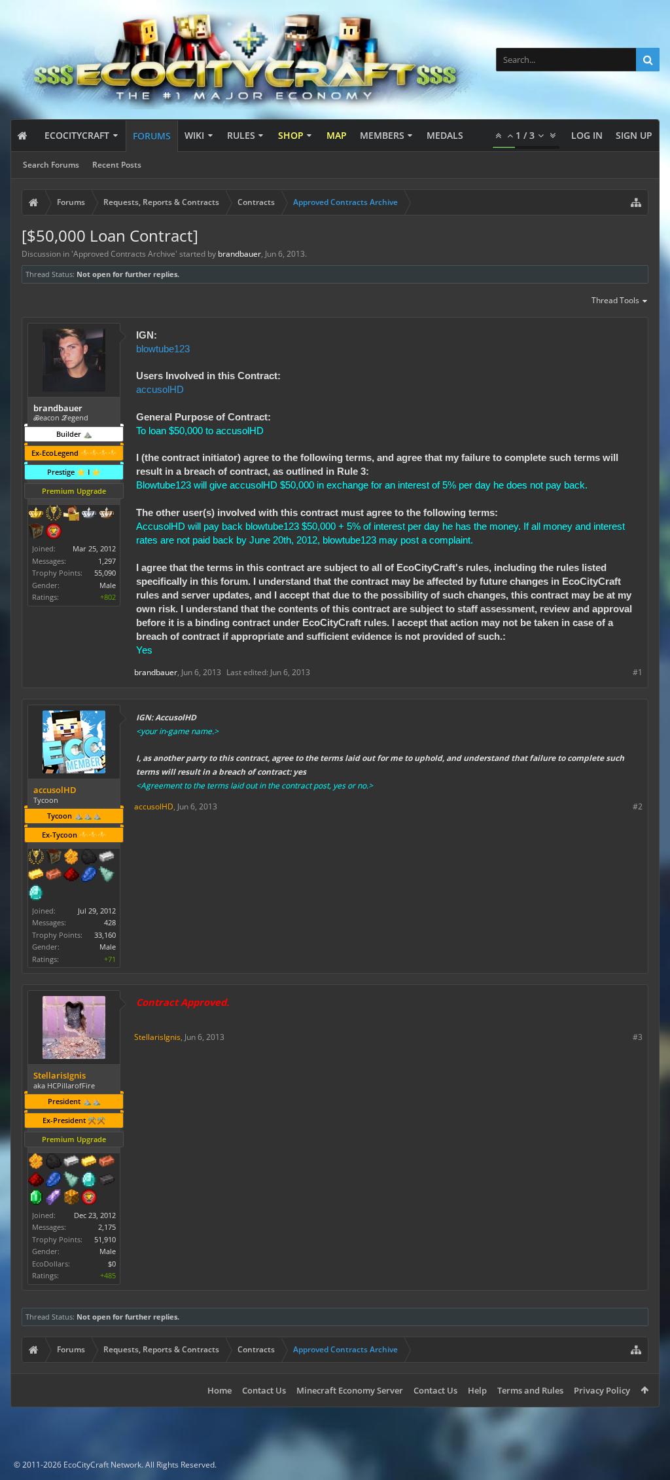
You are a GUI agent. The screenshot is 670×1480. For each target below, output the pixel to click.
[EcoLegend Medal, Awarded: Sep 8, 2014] (36, 514)
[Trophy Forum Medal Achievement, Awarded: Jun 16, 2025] (89, 1198)
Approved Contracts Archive (124, 253)
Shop (291, 135)
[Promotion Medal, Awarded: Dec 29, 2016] (54, 858)
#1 (638, 672)
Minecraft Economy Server (349, 1390)
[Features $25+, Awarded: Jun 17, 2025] (36, 1162)
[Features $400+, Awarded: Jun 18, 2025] (89, 1181)
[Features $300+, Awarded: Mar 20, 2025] (107, 875)
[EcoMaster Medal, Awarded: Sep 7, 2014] (89, 514)
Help (477, 1390)
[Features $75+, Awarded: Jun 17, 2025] (71, 1162)
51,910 (105, 1239)
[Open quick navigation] (636, 202)
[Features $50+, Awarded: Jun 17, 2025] (54, 1162)
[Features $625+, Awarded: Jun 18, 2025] (36, 1198)
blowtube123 (163, 348)
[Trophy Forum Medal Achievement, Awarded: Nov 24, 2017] (54, 532)
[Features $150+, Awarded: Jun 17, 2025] (107, 1162)
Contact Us (264, 1390)
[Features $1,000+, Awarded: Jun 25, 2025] (71, 1198)
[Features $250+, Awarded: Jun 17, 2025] (54, 1181)
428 (110, 922)
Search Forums (51, 164)
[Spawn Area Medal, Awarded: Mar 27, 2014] (71, 514)
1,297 (107, 561)
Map (336, 135)
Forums (152, 136)
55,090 (105, 573)
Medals (445, 135)
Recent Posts (116, 164)
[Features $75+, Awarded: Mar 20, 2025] (107, 858)
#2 (638, 806)
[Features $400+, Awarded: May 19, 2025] (36, 894)
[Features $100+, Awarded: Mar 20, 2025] (36, 875)
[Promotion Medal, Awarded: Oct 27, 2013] (36, 532)
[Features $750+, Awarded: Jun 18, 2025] (54, 1198)
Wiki (194, 135)
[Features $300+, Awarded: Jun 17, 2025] (71, 1181)
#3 (638, 1037)
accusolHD (160, 389)
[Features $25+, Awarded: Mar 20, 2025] (71, 858)
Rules (241, 135)
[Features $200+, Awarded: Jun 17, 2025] (36, 1181)
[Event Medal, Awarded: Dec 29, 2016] (36, 858)
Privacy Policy (602, 1390)
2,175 (107, 1227)
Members (382, 135)
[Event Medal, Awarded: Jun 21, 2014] (54, 514)
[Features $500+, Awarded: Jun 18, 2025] (107, 1181)
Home (219, 1390)
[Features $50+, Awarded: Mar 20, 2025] (89, 858)
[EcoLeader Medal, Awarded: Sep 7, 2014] (107, 514)
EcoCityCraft (76, 135)
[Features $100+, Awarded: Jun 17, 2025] (89, 1162)
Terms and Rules (530, 1390)
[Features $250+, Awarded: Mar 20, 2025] (89, 875)
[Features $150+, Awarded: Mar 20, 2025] (54, 875)
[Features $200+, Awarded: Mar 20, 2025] (71, 875)
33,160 (105, 935)
